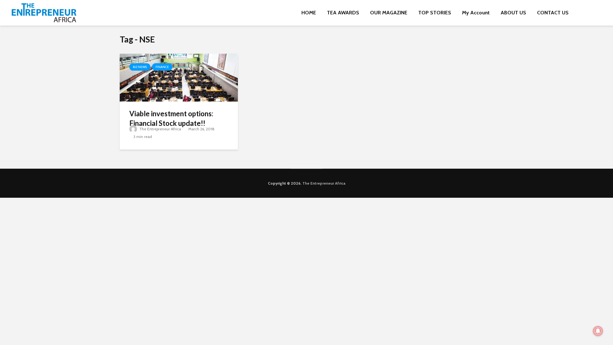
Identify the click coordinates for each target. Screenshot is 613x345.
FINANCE (162, 67)
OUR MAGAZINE (388, 13)
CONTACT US (553, 13)
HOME (308, 13)
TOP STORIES (434, 13)
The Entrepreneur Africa (159, 128)
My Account (476, 13)
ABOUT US (513, 13)
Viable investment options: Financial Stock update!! (171, 118)
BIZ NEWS (140, 67)
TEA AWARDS (343, 13)
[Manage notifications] (598, 331)
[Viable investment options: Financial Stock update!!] (179, 77)
